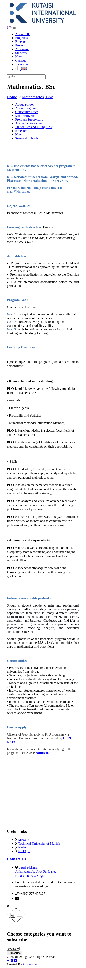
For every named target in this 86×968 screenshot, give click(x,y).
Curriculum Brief (26, 112)
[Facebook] (8, 960)
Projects (20, 45)
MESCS (23, 840)
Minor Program (25, 115)
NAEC (23, 847)
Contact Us (16, 859)
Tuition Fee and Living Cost (33, 127)
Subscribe (15, 952)
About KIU (22, 34)
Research (21, 41)
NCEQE (24, 851)
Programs (21, 38)
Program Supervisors (29, 119)
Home (12, 96)
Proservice (30, 964)
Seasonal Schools (26, 138)
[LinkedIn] (11, 960)
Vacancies (21, 64)
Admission (22, 49)
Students (21, 53)
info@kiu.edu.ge (30, 898)
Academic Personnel (28, 123)
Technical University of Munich (39, 843)
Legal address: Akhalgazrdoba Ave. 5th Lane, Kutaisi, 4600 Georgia (35, 872)
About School (24, 104)
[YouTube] (15, 960)
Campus (20, 60)
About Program (25, 108)
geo (9, 27)
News (19, 56)
